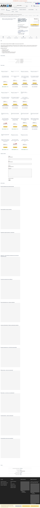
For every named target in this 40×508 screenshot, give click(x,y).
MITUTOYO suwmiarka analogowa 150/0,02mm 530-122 (25, 140)
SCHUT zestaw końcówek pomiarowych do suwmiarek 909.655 (25, 77)
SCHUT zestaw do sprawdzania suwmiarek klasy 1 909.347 (25, 98)
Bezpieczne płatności (13, 481)
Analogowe (34, 15)
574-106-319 (33, 493)
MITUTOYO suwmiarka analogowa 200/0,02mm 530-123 (15, 140)
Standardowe (30, 15)
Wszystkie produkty (14, 9)
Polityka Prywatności (13, 486)
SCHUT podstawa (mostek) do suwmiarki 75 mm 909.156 (15, 98)
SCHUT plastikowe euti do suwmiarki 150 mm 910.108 (5, 76)
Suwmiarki (26, 15)
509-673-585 (32, 492)
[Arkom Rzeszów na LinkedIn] (39, 3)
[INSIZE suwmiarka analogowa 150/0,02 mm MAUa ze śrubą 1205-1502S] (34, 113)
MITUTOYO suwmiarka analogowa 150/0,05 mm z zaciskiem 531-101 (5, 119)
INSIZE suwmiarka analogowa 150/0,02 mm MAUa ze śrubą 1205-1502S (35, 119)
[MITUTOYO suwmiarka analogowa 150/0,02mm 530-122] (25, 134)
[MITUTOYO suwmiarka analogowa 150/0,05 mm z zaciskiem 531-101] (5, 113)
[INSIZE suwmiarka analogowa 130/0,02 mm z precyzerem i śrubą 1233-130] (5, 134)
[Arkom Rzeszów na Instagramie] (37, 3)
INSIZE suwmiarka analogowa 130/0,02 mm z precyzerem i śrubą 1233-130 (5, 140)
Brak (20, 473)
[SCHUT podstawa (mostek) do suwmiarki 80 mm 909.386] (5, 92)
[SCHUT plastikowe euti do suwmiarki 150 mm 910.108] (5, 71)
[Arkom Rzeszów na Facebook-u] (36, 3)
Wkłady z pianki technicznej (4, 482)
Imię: (10, 161)
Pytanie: (11, 166)
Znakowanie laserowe (3, 481)
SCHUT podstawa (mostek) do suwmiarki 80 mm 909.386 (5, 98)
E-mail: (10, 156)
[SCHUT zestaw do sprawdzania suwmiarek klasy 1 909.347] (25, 92)
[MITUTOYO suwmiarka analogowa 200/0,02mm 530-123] (15, 134)
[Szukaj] (27, 6)
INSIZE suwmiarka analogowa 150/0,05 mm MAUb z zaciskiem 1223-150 (15, 119)
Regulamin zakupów (13, 487)
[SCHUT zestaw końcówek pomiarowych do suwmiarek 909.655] (25, 71)
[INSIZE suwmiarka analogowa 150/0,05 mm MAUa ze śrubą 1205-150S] (25, 113)
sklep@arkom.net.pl (3, 3)
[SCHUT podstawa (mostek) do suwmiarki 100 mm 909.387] (34, 71)
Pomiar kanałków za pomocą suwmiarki (6, 209)
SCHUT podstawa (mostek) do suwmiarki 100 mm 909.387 (35, 76)
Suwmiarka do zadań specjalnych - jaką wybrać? (7, 232)
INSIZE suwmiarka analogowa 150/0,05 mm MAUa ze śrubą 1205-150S (25, 119)
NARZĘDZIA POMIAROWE (21, 15)
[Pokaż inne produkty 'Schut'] (26, 468)
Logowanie (34, 2)
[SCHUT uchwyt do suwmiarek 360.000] (15, 71)
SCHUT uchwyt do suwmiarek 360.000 (15, 76)
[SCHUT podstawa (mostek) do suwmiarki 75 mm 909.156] (15, 92)
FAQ (11, 482)
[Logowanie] (32, 6)
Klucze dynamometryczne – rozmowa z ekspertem (8, 302)
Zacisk (23, 33)
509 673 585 (9, 3)
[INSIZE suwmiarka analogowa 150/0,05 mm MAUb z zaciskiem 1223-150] (15, 113)
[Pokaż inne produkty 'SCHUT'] (19, 22)
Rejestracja (38, 2)
